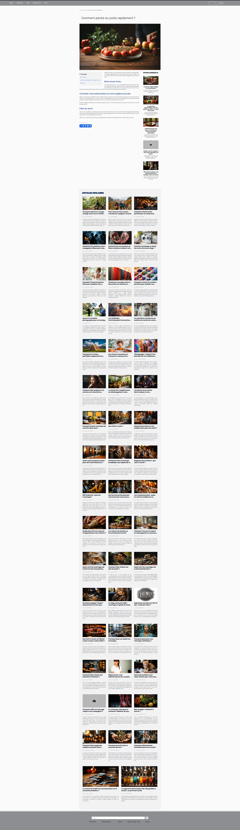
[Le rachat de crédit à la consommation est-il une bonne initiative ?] (101, 776)
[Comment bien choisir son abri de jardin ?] (120, 558)
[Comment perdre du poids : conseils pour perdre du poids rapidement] (150, 122)
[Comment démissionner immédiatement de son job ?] (145, 736)
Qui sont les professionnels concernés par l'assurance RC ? (118, 497)
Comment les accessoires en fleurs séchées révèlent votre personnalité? (119, 248)
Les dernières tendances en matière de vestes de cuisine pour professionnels (145, 320)
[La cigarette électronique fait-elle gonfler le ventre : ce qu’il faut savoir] (150, 100)
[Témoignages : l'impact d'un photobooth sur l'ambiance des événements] (145, 345)
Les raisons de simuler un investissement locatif (118, 532)
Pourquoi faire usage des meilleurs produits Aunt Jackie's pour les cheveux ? (93, 747)
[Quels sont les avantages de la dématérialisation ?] (145, 558)
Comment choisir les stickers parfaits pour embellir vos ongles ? (145, 284)
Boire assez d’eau (83, 77)
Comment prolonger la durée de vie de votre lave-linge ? (145, 247)
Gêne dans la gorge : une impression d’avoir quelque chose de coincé (150, 173)
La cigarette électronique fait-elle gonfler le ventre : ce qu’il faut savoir (151, 108)
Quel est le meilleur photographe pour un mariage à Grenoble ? (94, 320)
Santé (28, 3)
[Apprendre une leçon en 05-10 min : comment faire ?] (145, 594)
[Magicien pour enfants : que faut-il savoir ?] (145, 452)
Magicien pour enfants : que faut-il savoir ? (145, 461)
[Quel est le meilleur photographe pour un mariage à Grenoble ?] (94, 309)
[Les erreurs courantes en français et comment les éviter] (120, 345)
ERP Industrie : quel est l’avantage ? (92, 496)
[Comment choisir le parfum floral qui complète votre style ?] (94, 273)
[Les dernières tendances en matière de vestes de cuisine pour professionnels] (145, 309)
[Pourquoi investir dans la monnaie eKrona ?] (120, 736)
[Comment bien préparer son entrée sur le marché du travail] (94, 381)
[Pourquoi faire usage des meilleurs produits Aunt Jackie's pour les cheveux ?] (94, 736)
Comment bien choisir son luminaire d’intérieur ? (93, 676)
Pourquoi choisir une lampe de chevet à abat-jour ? (94, 427)
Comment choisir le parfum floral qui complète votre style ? (93, 284)
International (20, 3)
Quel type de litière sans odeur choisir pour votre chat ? (145, 677)
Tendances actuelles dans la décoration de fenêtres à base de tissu (119, 284)
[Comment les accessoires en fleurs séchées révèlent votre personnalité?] (120, 237)
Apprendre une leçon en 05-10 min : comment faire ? (145, 604)
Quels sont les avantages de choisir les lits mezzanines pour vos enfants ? (93, 569)
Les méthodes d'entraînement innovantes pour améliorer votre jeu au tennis (119, 321)
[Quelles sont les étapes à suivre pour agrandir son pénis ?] (150, 144)
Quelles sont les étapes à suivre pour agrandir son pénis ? (150, 152)
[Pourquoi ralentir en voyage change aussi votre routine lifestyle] (94, 203)
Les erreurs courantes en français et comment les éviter (118, 356)
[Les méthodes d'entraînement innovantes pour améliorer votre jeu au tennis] (120, 309)
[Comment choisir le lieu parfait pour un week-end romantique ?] (145, 203)
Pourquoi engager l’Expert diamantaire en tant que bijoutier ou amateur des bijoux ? (93, 606)
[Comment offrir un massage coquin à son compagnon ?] (94, 700)
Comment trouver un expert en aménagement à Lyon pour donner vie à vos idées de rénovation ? (145, 534)
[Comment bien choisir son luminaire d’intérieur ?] (94, 666)
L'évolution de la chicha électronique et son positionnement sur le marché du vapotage (143, 393)
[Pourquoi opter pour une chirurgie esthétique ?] (145, 630)
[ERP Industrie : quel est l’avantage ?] (94, 486)
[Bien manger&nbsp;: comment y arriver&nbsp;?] (145, 700)
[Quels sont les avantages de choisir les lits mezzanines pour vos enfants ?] (94, 558)
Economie (11, 3)
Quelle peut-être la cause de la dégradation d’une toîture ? (94, 532)
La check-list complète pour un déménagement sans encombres (119, 392)
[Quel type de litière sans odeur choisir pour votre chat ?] (145, 666)
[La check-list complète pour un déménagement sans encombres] (120, 381)
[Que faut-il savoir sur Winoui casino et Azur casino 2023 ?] (94, 630)
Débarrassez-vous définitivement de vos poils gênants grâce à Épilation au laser (119, 677)
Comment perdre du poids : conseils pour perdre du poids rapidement (151, 131)
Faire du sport (82, 83)
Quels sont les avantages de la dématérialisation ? (145, 568)
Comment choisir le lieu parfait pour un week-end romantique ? (144, 213)
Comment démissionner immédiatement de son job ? (145, 746)
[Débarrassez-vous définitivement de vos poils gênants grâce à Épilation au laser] (120, 666)
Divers (46, 3)
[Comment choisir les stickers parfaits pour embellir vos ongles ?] (145, 273)
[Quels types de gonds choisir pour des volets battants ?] (94, 452)
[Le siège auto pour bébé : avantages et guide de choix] (120, 594)
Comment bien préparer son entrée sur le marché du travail (93, 392)
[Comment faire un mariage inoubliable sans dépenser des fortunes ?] (120, 452)
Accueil (81, 10)
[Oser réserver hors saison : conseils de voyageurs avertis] (120, 203)
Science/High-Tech (37, 3)
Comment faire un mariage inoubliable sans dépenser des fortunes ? (120, 462)
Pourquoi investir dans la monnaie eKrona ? (118, 746)
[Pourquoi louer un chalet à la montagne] (120, 630)
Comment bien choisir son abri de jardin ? (118, 568)
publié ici (115, 84)
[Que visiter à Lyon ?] (120, 417)
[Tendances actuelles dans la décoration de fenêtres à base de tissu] (120, 273)
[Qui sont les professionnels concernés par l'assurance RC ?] (120, 486)
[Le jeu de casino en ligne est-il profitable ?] (150, 80)
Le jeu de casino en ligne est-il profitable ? (151, 87)
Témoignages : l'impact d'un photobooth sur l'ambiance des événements (145, 356)
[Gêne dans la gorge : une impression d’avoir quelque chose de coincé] (150, 165)
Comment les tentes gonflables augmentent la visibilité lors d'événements (93, 356)
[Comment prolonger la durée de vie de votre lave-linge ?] (145, 237)
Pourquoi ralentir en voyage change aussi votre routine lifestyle (93, 213)
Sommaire (84, 74)
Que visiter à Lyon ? (115, 426)
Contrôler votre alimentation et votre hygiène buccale (90, 80)
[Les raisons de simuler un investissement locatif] (120, 522)
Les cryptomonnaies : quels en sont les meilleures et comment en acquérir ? (144, 497)
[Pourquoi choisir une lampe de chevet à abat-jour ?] (94, 417)
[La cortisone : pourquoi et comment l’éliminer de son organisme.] (120, 700)
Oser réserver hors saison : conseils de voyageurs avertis (119, 213)
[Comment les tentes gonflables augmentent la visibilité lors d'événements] (94, 345)
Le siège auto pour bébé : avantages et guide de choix (119, 604)
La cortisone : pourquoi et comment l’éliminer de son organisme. (118, 711)
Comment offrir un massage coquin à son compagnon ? (93, 710)
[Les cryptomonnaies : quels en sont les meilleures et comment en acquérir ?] (145, 486)
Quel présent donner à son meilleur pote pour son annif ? (145, 427)
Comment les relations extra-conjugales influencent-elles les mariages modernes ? (94, 248)
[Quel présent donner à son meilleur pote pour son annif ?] (145, 417)
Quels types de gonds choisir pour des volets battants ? (94, 461)
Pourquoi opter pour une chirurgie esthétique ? (143, 640)
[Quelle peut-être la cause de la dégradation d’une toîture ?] (94, 522)
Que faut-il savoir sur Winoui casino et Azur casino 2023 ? (94, 640)
